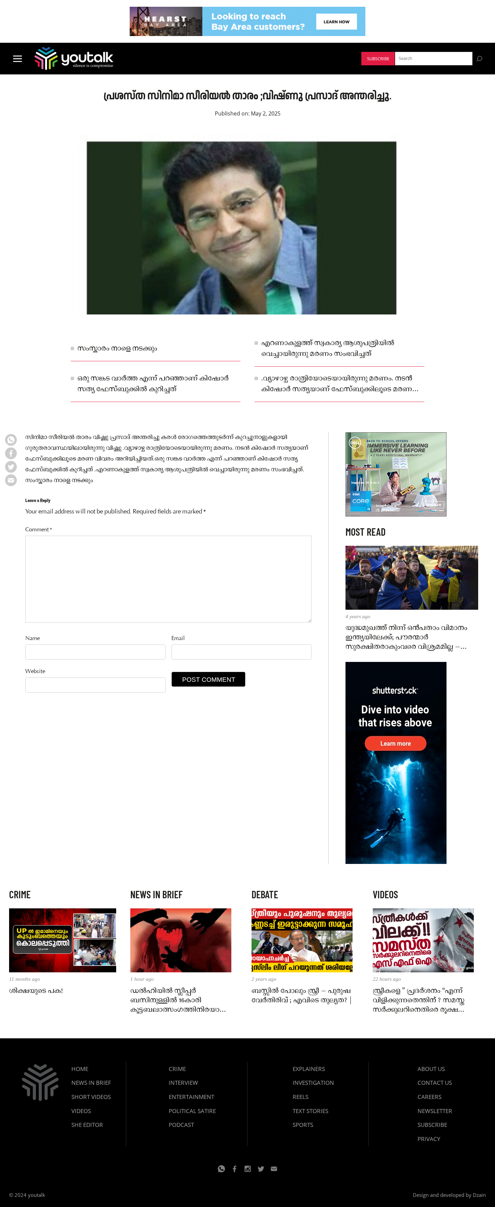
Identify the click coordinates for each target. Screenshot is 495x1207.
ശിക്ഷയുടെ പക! (36, 991)
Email (178, 639)
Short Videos (91, 1097)
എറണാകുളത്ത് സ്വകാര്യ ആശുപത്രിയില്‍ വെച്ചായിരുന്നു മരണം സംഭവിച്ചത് (327, 349)
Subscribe (378, 59)
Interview (183, 1082)
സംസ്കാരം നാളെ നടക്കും (117, 349)
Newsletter (435, 1111)
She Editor (87, 1125)
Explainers (309, 1069)
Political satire (192, 1111)
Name (32, 639)
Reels (300, 1097)
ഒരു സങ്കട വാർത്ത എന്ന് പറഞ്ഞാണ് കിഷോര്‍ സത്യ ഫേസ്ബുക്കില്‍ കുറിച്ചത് (153, 384)
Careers (429, 1097)
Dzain (479, 1195)
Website (35, 672)
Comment (38, 530)
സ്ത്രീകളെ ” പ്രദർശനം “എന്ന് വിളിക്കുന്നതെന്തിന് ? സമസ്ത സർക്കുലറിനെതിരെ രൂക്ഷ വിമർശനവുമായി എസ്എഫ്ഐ (418, 1000)
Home (79, 1069)
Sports (303, 1125)
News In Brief (91, 1082)
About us (431, 1069)
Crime (177, 1069)
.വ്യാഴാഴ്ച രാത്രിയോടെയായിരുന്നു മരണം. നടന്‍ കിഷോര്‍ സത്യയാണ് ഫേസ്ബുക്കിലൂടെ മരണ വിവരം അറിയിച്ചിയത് (336, 384)
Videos (81, 1111)
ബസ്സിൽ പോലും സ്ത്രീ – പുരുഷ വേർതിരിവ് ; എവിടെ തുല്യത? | (302, 995)
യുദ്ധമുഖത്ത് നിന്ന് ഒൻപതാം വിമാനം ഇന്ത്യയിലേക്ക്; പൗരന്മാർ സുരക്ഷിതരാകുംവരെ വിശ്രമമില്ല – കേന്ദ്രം (406, 638)
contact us (435, 1082)
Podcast (181, 1125)
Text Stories (310, 1111)
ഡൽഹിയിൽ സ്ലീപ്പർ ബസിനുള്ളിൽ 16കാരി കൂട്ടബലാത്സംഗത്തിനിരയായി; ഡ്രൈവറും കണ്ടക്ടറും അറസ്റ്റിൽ (180, 1000)
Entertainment (191, 1097)
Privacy (429, 1139)
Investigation (313, 1082)
